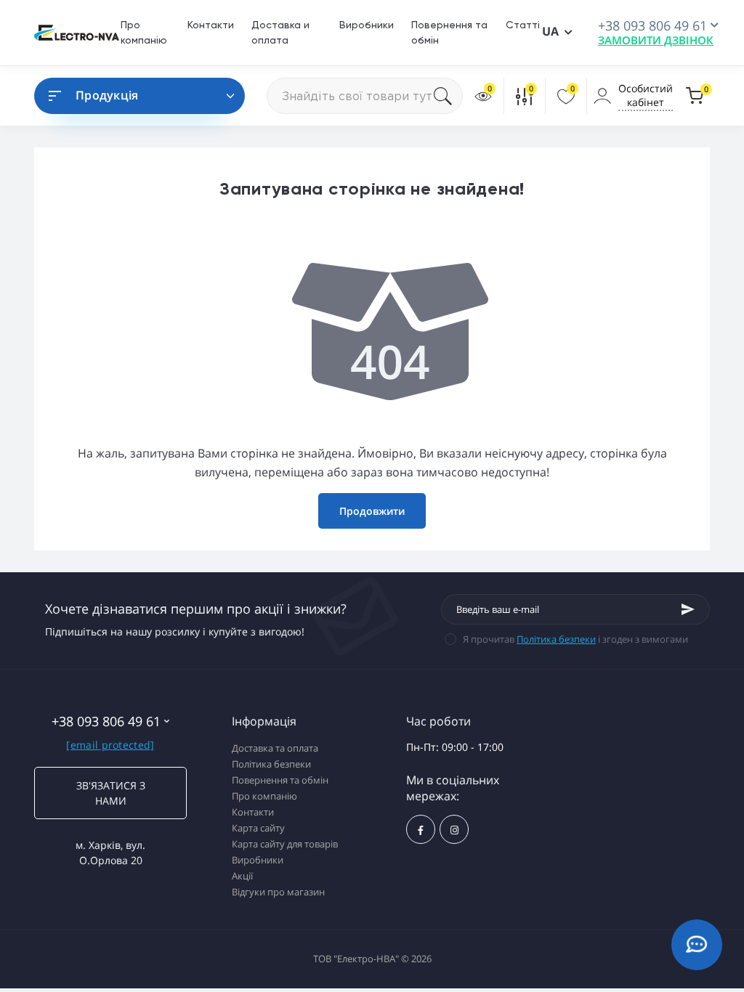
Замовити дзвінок (655, 40)
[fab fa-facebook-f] (420, 829)
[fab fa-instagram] (454, 829)
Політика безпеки (556, 639)
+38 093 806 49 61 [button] (106, 721)
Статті (523, 25)
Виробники (366, 25)
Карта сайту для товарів (285, 843)
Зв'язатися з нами (110, 793)
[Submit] (688, 609)
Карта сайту (258, 827)
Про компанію (264, 795)
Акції (242, 875)
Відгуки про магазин (278, 891)
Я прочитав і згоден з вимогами (575, 639)
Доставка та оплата (275, 748)
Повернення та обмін (280, 779)
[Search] (448, 96)
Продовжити (372, 511)
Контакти (210, 25)
